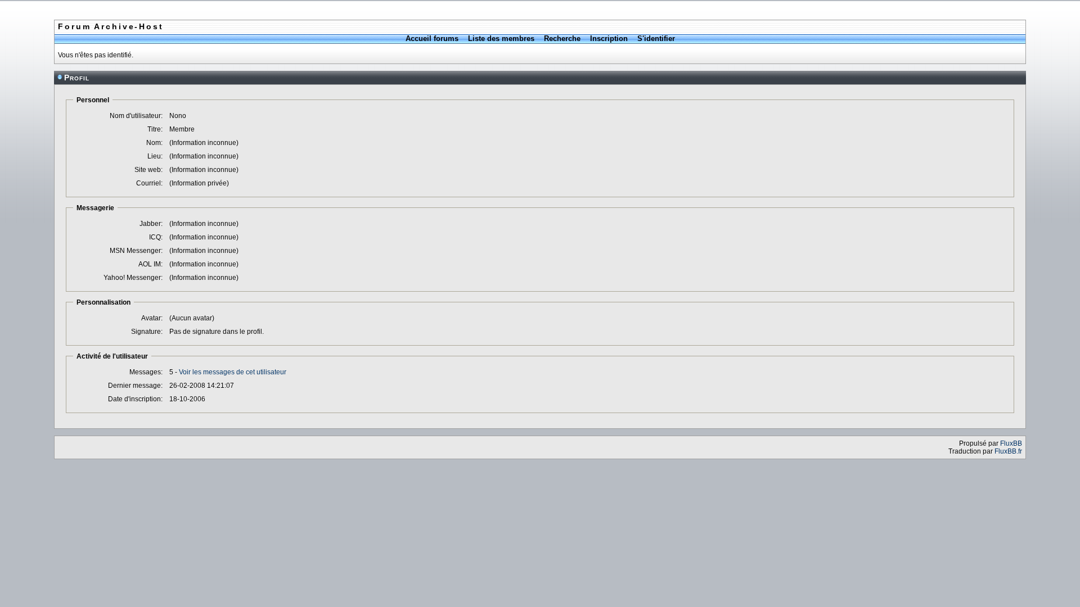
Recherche (562, 38)
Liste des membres (501, 38)
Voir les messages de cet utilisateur (232, 372)
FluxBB (1011, 443)
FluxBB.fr (1008, 451)
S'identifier (656, 38)
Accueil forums (432, 38)
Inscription (609, 38)
